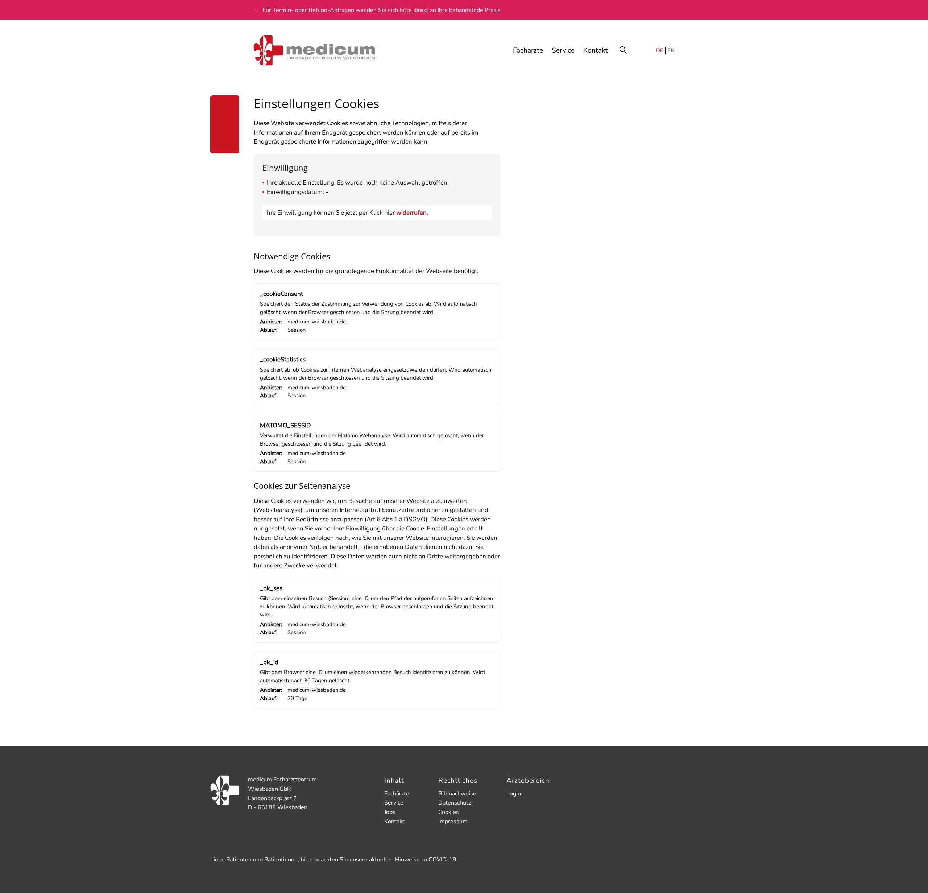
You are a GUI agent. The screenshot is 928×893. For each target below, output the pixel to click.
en (671, 50)
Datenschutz (454, 803)
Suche (624, 51)
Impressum (453, 822)
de (659, 50)
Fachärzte (396, 794)
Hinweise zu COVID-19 (425, 860)
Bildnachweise (457, 794)
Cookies (448, 812)
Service (393, 803)
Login (513, 794)
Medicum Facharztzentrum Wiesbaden (314, 50)
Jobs (389, 812)
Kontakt (394, 822)
